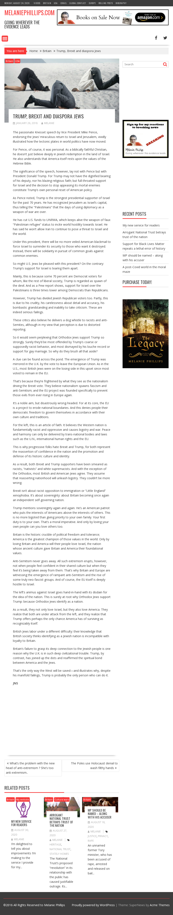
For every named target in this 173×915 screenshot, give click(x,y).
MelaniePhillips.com (29, 12)
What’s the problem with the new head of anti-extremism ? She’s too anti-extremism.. (30, 768)
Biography (121, 3)
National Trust (60, 849)
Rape (91, 841)
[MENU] (5, 38)
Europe (92, 3)
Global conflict (78, 3)
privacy (103, 836)
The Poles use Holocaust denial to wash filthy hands (94, 765)
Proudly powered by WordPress (93, 905)
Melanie (49, 123)
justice (92, 836)
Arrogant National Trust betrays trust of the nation (61, 820)
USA (56, 3)
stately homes (59, 854)
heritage (55, 844)
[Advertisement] (48, 718)
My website (22, 799)
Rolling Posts (106, 3)
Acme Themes (160, 905)
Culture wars (62, 799)
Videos (37, 3)
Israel (63, 3)
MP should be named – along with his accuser (99, 813)
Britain (47, 3)
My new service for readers (21, 823)
